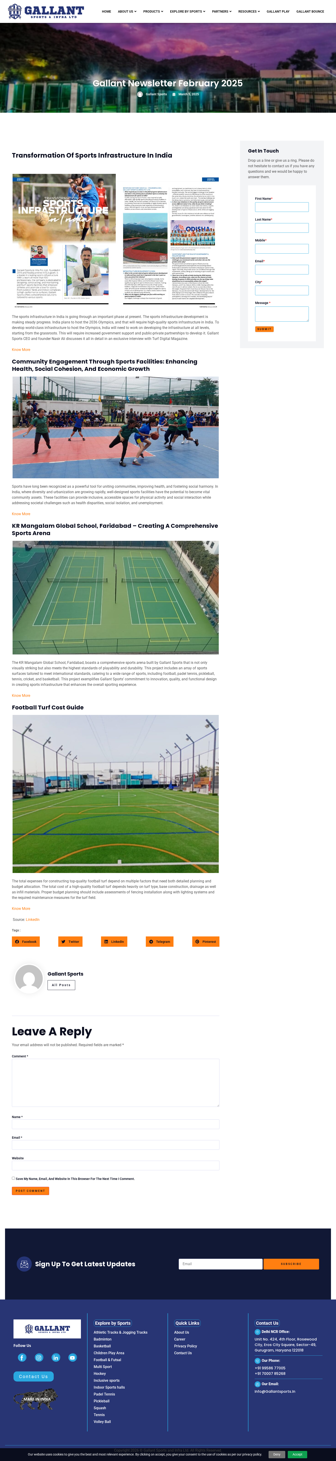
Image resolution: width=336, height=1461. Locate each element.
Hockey (100, 1373)
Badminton (103, 1339)
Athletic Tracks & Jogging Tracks (120, 1332)
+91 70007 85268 (270, 1373)
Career (179, 1339)
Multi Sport (103, 1367)
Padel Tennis (104, 1394)
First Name (263, 198)
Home (106, 11)
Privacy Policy (185, 1346)
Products (151, 11)
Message (262, 303)
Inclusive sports (107, 1380)
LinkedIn (33, 919)
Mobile (261, 240)
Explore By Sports (186, 11)
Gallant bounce (310, 11)
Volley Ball (102, 1422)
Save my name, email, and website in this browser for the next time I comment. (75, 1179)
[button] (26, 941)
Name (17, 1117)
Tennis (99, 1415)
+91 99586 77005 (270, 1368)
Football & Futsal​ (107, 1360)
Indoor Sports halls (109, 1387)
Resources (247, 11)
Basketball (102, 1346)
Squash (100, 1408)
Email (17, 1137)
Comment (20, 1056)
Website (18, 1158)
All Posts (61, 985)
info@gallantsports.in (275, 1391)
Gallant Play (278, 11)
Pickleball (101, 1401)
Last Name (263, 219)
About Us (125, 11)
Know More (21, 349)
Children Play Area (109, 1353)
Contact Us (183, 1353)
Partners (220, 11)
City (258, 282)
